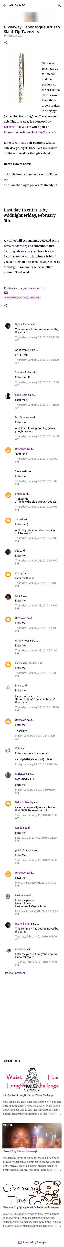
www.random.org (15, 246)
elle (17, 550)
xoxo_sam (21, 394)
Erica (18, 685)
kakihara (20, 895)
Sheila (18, 493)
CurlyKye (20, 773)
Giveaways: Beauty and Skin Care (22, 298)
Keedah (19, 827)
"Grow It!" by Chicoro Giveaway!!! (20, 1151)
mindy (18, 573)
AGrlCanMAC (17, 5)
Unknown (20, 448)
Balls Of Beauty (24, 802)
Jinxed (19, 519)
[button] (6, 42)
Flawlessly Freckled (26, 663)
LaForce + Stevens (16, 126)
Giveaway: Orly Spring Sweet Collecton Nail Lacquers (30, 1207)
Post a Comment (15, 972)
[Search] (59, 5)
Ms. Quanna (22, 417)
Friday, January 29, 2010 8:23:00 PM (36, 764)
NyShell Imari (23, 324)
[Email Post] (6, 294)
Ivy (16, 595)
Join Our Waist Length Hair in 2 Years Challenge (27, 1095)
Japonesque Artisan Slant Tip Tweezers (30, 132)
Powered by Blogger (34, 1242)
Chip (17, 748)
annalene (20, 949)
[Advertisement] (32, 1017)
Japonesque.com (34, 288)
